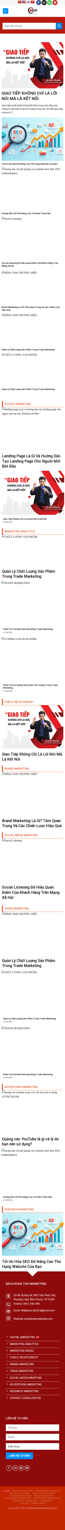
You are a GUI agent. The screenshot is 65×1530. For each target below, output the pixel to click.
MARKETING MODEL (20, 1493)
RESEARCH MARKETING (25, 1501)
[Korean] (28, 2)
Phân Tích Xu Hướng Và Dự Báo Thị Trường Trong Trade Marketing (30, 686)
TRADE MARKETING (44, 1496)
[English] (24, 2)
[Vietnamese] (33, 2)
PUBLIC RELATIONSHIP (44, 1493)
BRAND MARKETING (21, 1496)
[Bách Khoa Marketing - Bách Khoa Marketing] (32, 11)
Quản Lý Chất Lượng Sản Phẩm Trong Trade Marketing (28, 349)
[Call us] (49, 2)
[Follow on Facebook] (38, 2)
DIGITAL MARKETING (23, 1491)
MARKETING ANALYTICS (48, 1491)
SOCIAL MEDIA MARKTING (17, 1498)
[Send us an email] (44, 2)
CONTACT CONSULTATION (33, 1503)
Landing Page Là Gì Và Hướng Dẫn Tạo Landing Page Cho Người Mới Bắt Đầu (31, 461)
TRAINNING (46, 1501)
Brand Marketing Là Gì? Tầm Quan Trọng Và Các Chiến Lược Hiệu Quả (31, 308)
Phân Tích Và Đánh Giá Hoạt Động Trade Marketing (28, 629)
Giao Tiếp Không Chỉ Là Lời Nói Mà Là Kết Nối (29, 96)
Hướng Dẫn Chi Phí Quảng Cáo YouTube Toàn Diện (26, 213)
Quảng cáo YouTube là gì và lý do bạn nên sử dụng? (30, 1141)
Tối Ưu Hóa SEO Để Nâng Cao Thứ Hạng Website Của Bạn (29, 164)
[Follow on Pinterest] (55, 2)
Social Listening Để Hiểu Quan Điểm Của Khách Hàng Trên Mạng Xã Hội (30, 264)
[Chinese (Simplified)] (20, 2)
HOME (6, 1491)
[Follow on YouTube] (27, 1468)
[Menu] (5, 11)
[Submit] (59, 26)
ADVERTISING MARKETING (47, 1498)
